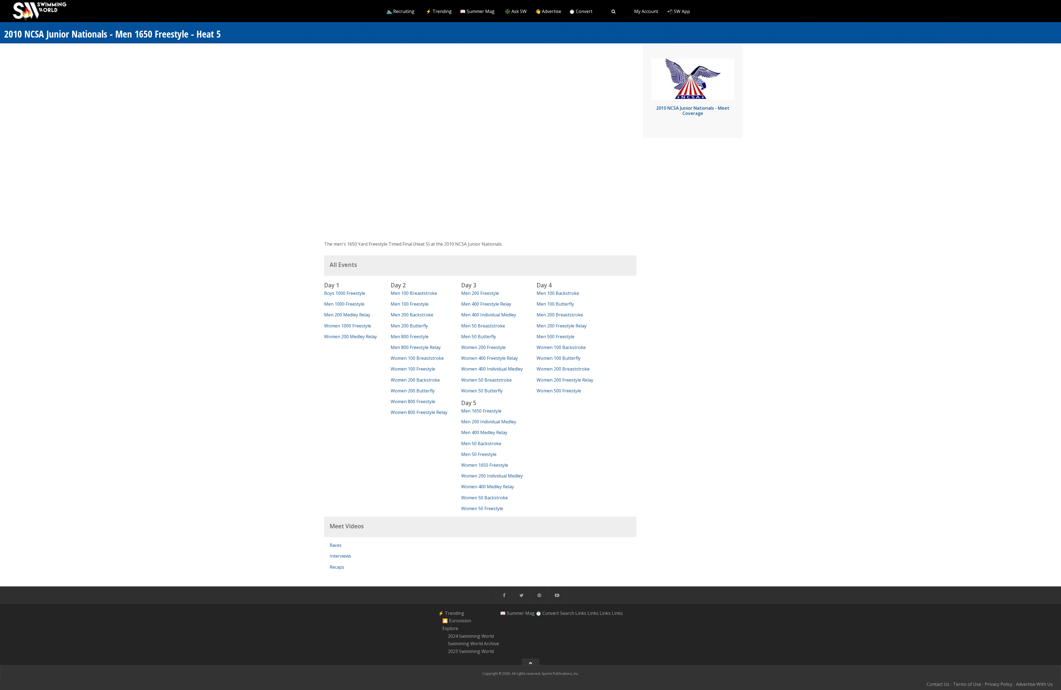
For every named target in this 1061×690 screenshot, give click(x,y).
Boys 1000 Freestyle (344, 293)
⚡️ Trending (439, 11)
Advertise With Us (1034, 684)
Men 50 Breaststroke (483, 326)
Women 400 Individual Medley (492, 369)
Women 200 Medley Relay (350, 337)
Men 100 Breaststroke (414, 293)
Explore (450, 628)
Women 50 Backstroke (484, 498)
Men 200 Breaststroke (560, 315)
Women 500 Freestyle (559, 391)
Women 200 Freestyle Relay (565, 380)
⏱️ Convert (580, 11)
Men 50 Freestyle (479, 454)
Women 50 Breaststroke (486, 380)
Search (567, 613)
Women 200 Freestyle (483, 347)
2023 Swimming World (471, 651)
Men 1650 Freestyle (481, 411)
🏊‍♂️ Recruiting (400, 11)
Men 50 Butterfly (478, 337)
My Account (646, 11)
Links (580, 613)
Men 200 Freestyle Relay (562, 326)
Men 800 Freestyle (410, 337)
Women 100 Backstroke (561, 347)
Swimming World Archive (473, 644)
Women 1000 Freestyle (347, 326)
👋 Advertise (548, 11)
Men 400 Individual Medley (488, 315)
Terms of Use (967, 684)
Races (336, 545)
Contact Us (938, 684)
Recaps (337, 567)
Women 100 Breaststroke (417, 358)
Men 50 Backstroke (481, 443)
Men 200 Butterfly (409, 326)
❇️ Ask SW (516, 11)
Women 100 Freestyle (413, 369)
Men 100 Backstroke (558, 293)
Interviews (340, 556)
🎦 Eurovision (456, 621)
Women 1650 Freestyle (484, 465)
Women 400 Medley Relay (487, 487)
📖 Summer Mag (477, 11)
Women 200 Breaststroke (563, 369)
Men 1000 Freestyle (344, 304)
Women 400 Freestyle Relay (489, 358)
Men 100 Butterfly (555, 304)
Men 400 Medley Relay (484, 432)
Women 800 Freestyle (413, 401)
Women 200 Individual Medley (492, 476)
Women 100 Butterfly (559, 358)
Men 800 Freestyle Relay (416, 347)
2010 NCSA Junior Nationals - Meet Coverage (692, 110)
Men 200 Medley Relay (347, 315)
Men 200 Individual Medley (488, 422)
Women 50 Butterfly (482, 391)
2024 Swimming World (471, 636)
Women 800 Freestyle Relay (419, 412)
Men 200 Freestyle (480, 293)
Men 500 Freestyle (555, 337)
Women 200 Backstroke (415, 380)
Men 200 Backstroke (412, 315)
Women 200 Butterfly (413, 391)
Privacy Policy (998, 684)
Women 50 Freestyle (482, 508)
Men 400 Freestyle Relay (486, 304)
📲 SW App (678, 11)
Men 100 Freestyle (410, 304)
